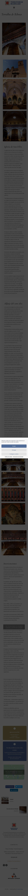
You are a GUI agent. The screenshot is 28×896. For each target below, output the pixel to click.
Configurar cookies (14, 454)
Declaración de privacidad (18, 456)
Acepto (14, 446)
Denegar (14, 450)
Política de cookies (8, 456)
